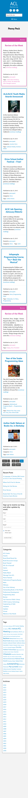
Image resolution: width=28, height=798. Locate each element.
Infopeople (9, 299)
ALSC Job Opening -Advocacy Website (14, 210)
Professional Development (11, 592)
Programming (7, 301)
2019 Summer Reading (18, 626)
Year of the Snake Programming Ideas (14, 359)
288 (22, 461)
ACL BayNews (5, 628)
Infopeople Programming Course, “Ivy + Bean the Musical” (14, 258)
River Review (7, 490)
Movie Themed (7, 578)
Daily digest (7, 530)
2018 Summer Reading (7, 626)
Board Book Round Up (9, 558)
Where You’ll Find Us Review (11, 482)
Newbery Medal (11, 661)
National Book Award (9, 659)
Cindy (19, 645)
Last (4, 519)
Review (5, 597)
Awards (12, 144)
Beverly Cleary (20, 638)
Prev (4, 461)
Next (18, 464)
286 (14, 461)
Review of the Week (14, 45)
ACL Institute (13, 628)
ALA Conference (14, 632)
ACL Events (6, 553)
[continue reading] (11, 67)
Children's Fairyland (13, 645)
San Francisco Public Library (11, 599)
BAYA (7, 636)
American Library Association (12, 634)
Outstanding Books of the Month (13, 590)
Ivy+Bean (15, 299)
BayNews (6, 638)
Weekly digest (8, 532)
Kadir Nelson (10, 454)
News (15, 144)
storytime (6, 606)
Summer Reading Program (13, 671)
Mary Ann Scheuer (11, 656)
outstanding (13, 663)
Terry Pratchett (15, 348)
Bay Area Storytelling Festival (14, 636)
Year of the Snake (14, 412)
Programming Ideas (9, 595)
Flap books (16, 652)
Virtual (5, 611)
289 (4, 464)
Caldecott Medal (10, 147)
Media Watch (7, 573)
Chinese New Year (11, 410)
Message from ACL (8, 575)
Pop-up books (13, 667)
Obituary (5, 585)
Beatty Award (13, 638)
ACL (14, 3)
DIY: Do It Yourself (8, 565)
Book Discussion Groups (10, 561)
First (4, 513)
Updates (5, 609)
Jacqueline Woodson (16, 654)
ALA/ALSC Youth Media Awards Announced (14, 95)
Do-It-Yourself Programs (10, 647)
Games (5, 568)
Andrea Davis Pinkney (12, 79)
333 (14, 464)
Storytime (13, 669)
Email (5, 524)
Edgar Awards (19, 649)
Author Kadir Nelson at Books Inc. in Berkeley (14, 424)
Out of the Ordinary (9, 587)
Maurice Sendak (18, 656)
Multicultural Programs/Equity (12, 580)
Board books (7, 641)
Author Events (10, 198)
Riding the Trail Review (10, 486)
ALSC (19, 244)
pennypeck (12, 77)
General (5, 570)
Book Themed (7, 563)
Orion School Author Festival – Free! (14, 160)
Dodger (8, 348)
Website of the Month (9, 614)
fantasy (11, 651)
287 (18, 461)
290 (8, 464)
